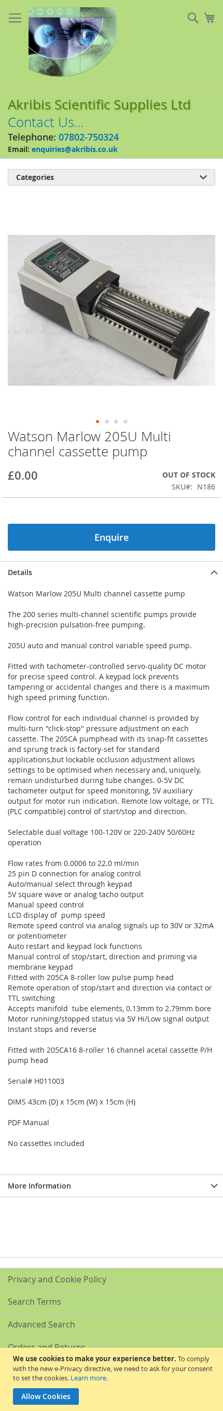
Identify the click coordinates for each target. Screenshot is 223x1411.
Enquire (111, 537)
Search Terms (34, 1301)
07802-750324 (89, 137)
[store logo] (73, 42)
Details (20, 572)
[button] (97, 421)
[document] (113, 1379)
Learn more (88, 1377)
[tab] (111, 572)
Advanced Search (41, 1324)
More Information (39, 1186)
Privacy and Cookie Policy (57, 1279)
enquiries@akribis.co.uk (75, 149)
